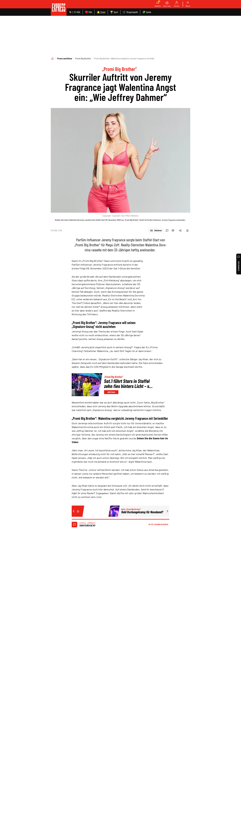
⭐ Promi (101, 12)
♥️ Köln (88, 12)
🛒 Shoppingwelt (130, 12)
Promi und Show (64, 58)
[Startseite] (52, 58)
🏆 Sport (114, 12)
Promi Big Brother (83, 58)
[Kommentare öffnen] (167, 230)
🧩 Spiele (146, 12)
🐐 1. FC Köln (74, 12)
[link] (59, 8)
